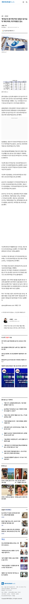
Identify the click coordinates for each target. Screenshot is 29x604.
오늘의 (6, 510)
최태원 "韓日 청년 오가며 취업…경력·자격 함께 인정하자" (15, 328)
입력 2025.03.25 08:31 (12, 27)
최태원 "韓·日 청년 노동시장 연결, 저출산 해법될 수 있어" (15, 326)
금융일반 (6, 16)
